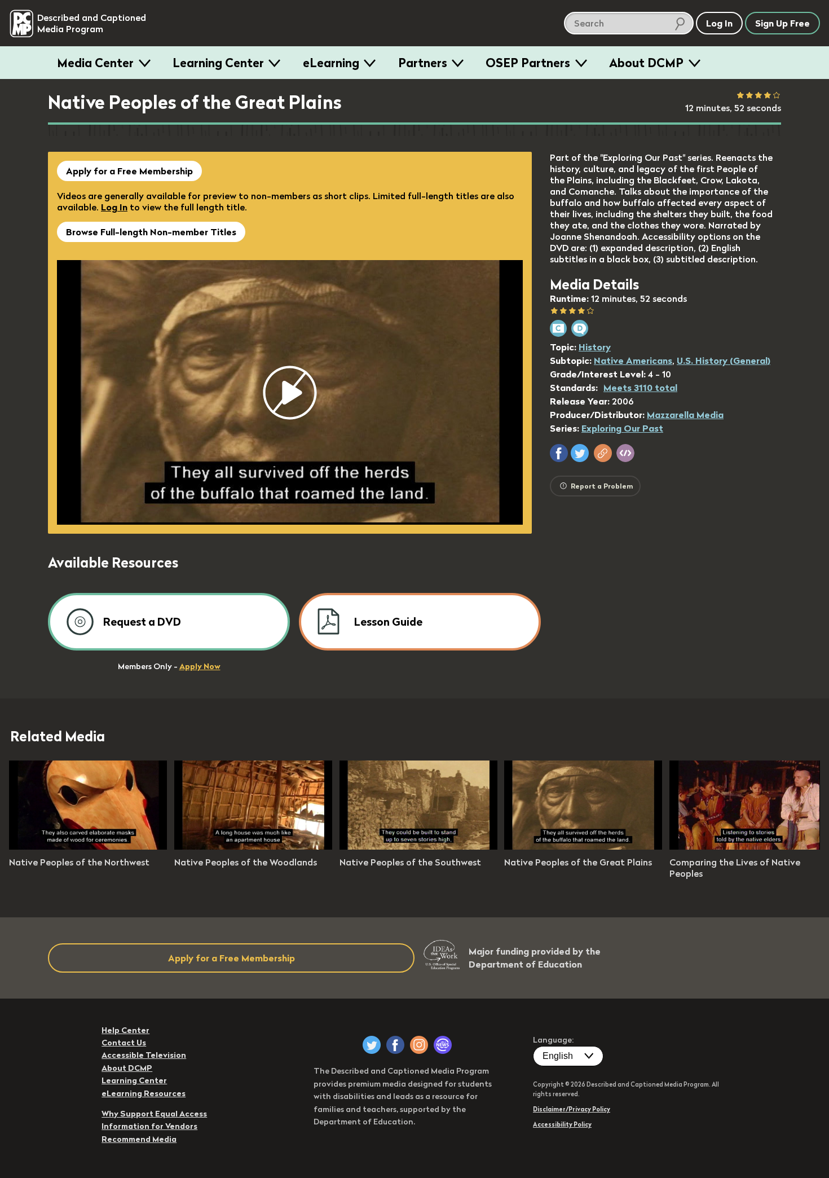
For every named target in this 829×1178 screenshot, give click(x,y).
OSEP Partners (528, 62)
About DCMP (646, 62)
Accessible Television (144, 1055)
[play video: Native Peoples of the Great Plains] (583, 846)
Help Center (125, 1030)
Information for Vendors (149, 1126)
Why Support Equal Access (154, 1114)
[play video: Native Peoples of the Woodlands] (253, 846)
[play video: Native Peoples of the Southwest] (418, 846)
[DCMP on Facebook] (395, 1045)
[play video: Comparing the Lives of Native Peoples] (748, 846)
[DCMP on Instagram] (419, 1045)
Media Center (95, 62)
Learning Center (218, 62)
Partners (422, 62)
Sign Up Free (782, 23)
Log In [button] (719, 23)
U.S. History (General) (723, 360)
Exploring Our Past (622, 428)
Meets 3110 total (640, 387)
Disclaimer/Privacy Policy (571, 1109)
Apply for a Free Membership (129, 171)
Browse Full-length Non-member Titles (151, 232)
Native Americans (633, 360)
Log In (114, 207)
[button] (559, 453)
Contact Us (124, 1043)
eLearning (331, 62)
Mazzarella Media (685, 414)
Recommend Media (139, 1139)
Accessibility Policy (562, 1124)
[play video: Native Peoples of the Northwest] (88, 846)
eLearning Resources (144, 1093)
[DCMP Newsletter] (443, 1045)
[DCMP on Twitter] (372, 1045)
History (595, 347)
